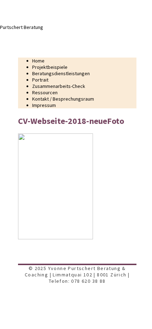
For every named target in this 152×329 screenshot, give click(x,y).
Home (38, 61)
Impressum (44, 105)
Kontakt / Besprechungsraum (63, 99)
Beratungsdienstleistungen (61, 73)
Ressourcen (45, 92)
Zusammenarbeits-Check (58, 86)
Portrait (40, 80)
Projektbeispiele (50, 67)
